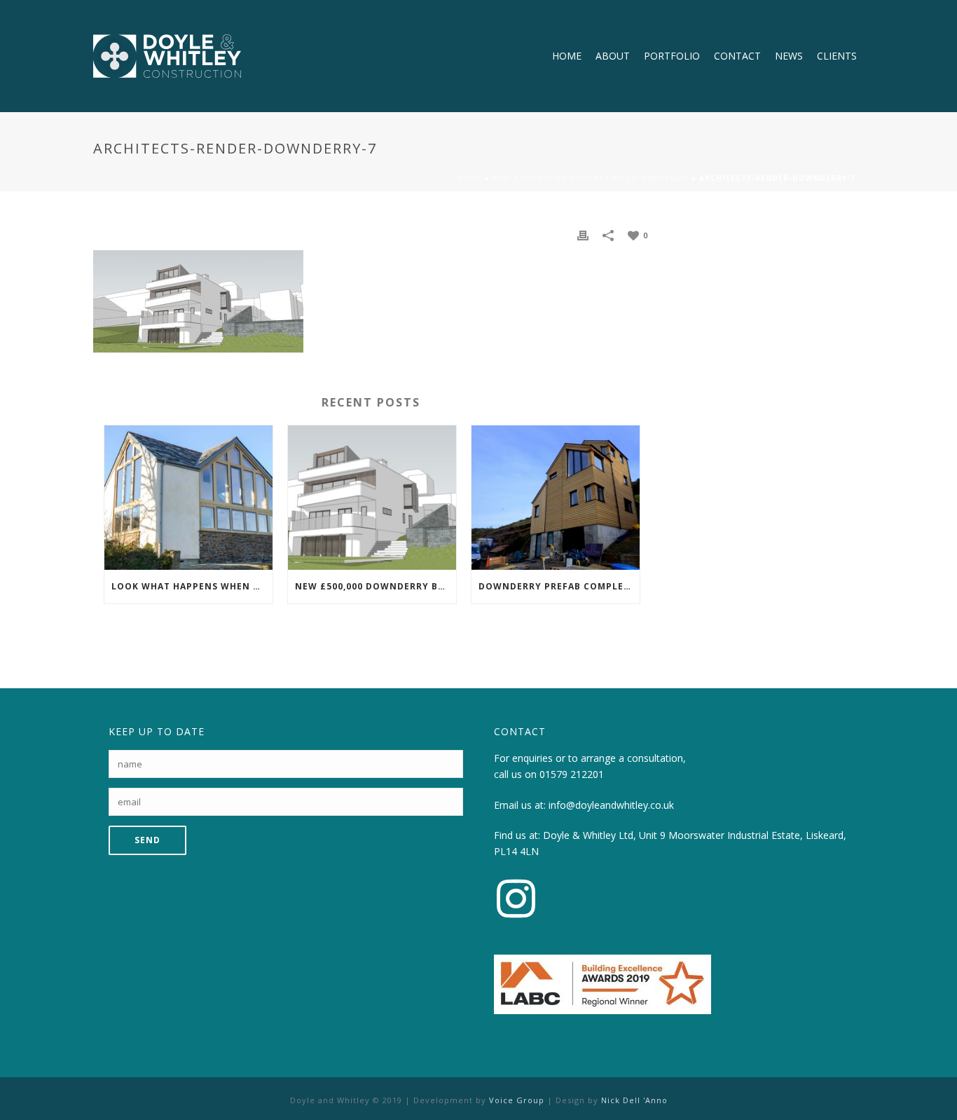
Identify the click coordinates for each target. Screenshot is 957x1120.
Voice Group (516, 1100)
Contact (737, 55)
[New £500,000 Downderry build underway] (372, 497)
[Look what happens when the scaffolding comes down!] (188, 497)
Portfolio (672, 55)
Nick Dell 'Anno (634, 1100)
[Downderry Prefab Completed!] (555, 497)
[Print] (582, 234)
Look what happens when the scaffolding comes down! (192, 586)
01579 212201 (571, 774)
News (789, 55)
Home (566, 55)
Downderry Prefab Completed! (559, 586)
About (612, 55)
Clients (837, 55)
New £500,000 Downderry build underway (591, 178)
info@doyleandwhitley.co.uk (611, 805)
